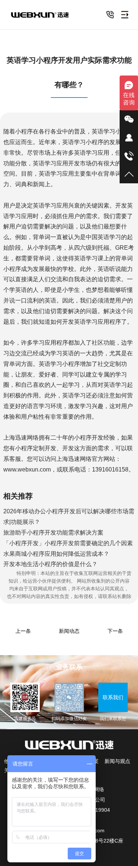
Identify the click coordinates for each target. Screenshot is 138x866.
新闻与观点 (117, 761)
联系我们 (113, 697)
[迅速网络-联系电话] (110, 14)
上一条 (23, 631)
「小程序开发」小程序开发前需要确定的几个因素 (68, 543)
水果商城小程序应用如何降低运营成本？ (56, 554)
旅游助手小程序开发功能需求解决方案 (53, 532)
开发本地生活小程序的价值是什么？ (50, 564)
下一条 (115, 631)
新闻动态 (69, 631)
